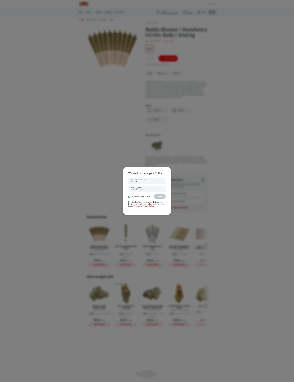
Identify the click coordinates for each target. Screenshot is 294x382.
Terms (136, 206)
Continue (160, 196)
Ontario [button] (134, 181)
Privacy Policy (148, 206)
